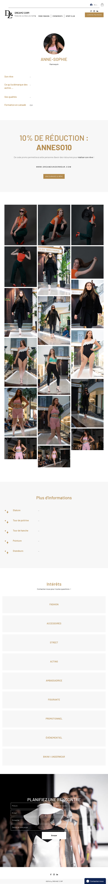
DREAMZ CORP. (22, 12)
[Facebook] (91, 11)
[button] (102, 4)
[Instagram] (94, 11)
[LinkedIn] (97, 11)
